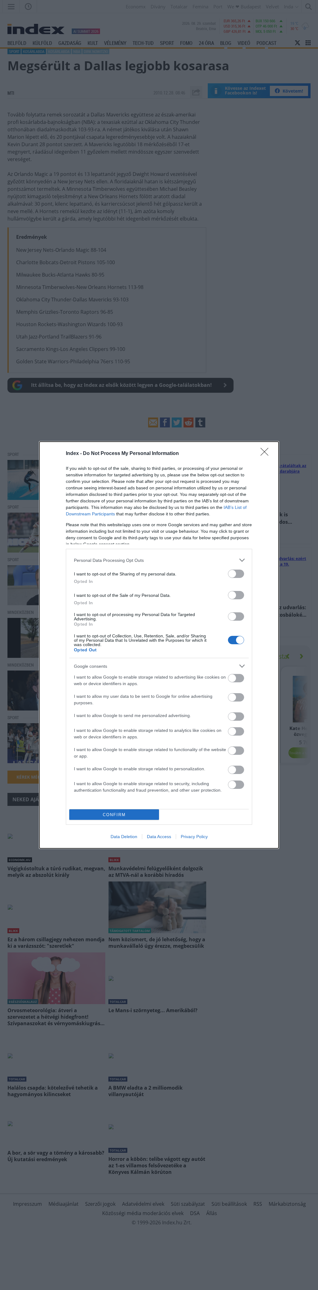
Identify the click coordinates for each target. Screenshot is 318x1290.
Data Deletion (124, 836)
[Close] (266, 454)
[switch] (236, 574)
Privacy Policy (194, 836)
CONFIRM (114, 814)
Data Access (159, 836)
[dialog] (159, 645)
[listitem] (159, 560)
